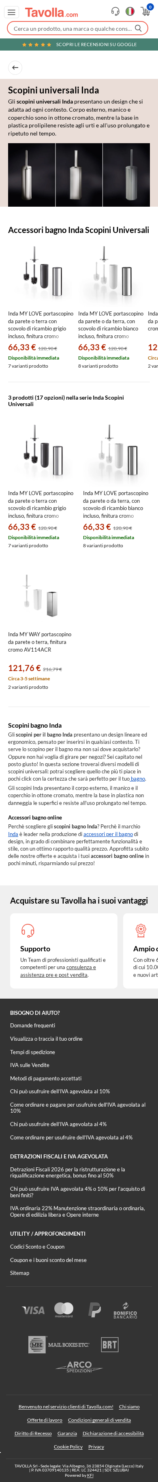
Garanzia (67, 1433)
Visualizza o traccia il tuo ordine (46, 1038)
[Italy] (130, 11)
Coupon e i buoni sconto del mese (48, 1260)
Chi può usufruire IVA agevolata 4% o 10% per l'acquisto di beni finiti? (77, 1192)
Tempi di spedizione (32, 1052)
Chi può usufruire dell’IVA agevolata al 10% (60, 1091)
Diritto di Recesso (33, 1433)
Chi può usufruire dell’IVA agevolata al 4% (58, 1124)
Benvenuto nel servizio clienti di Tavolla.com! (66, 1407)
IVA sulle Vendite (29, 1065)
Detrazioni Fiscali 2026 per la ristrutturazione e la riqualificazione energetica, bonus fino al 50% (67, 1172)
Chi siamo (129, 1407)
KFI (90, 1475)
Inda (13, 834)
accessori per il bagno (108, 834)
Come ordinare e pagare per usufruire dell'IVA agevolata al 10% (77, 1107)
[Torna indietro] (15, 68)
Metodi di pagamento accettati (45, 1078)
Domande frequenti (32, 1025)
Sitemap (19, 1273)
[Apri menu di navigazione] (11, 12)
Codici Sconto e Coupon (37, 1246)
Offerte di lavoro (44, 1420)
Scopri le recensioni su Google (96, 44)
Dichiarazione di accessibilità (113, 1433)
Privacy (96, 1447)
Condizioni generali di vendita (99, 1420)
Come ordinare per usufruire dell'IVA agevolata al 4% (71, 1137)
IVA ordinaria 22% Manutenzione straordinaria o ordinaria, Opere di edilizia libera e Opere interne (77, 1211)
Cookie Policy (68, 1447)
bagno (137, 778)
